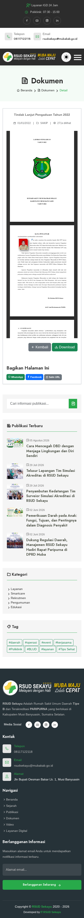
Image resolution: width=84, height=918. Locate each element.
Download (66, 347)
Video (10, 824)
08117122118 (22, 39)
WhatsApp (17, 377)
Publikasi (12, 812)
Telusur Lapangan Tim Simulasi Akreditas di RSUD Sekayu (50, 473)
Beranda (26, 90)
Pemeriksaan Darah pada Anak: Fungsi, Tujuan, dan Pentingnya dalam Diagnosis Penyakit (51, 520)
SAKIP (44, 123)
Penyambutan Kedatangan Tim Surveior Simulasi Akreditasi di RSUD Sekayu (50, 496)
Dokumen (47, 90)
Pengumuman (20, 602)
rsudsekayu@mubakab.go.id (60, 39)
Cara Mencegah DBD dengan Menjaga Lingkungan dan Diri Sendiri (50, 451)
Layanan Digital (16, 830)
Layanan (17, 589)
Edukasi (16, 607)
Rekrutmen (18, 598)
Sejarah (11, 805)
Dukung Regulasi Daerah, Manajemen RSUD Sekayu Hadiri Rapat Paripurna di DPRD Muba (46, 547)
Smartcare (18, 593)
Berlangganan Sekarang (40, 884)
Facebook (36, 377)
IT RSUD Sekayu (50, 912)
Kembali (41, 347)
